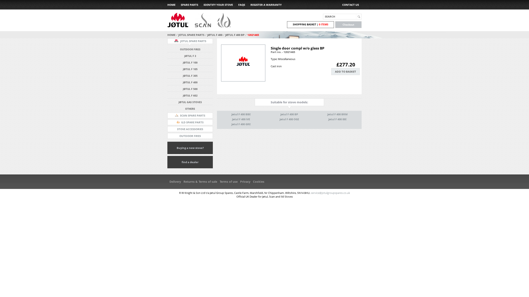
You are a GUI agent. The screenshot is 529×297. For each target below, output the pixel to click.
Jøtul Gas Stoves (190, 102)
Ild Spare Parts (192, 122)
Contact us (350, 5)
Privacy (245, 182)
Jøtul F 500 (190, 89)
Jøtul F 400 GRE (241, 124)
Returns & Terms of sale (200, 182)
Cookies (258, 182)
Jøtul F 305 (190, 76)
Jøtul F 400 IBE (337, 119)
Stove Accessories (190, 129)
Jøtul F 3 (190, 56)
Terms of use (229, 182)
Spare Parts (189, 5)
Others (190, 109)
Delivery (175, 182)
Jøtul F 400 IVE (241, 119)
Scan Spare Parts (192, 115)
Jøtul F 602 (190, 95)
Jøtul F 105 (190, 69)
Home (171, 5)
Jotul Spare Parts (191, 35)
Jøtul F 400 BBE (241, 114)
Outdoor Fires (190, 49)
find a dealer (190, 162)
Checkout (348, 24)
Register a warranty (266, 5)
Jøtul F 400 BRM (337, 114)
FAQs (241, 5)
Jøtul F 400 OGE (289, 119)
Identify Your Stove (218, 5)
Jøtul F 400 (214, 35)
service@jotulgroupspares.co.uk (330, 193)
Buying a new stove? (190, 148)
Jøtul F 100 (190, 62)
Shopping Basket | (310, 24)
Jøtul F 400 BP (234, 35)
